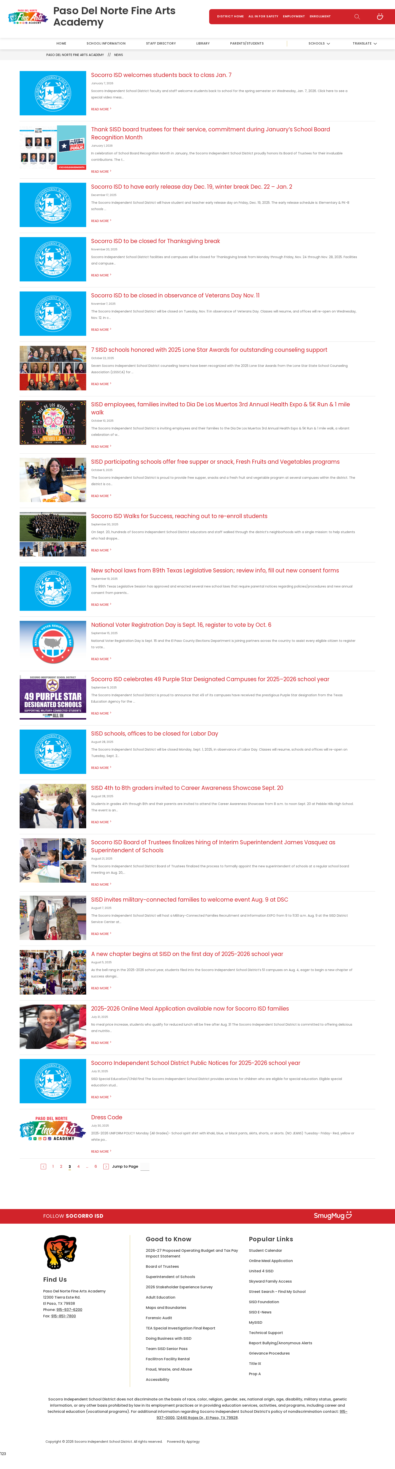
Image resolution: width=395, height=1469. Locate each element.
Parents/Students (247, 43)
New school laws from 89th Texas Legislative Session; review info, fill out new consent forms (215, 570)
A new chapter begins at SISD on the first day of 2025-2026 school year (187, 954)
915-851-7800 (63, 1316)
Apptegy (193, 1441)
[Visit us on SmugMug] (380, 16)
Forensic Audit (159, 1318)
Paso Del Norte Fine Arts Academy (75, 55)
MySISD (255, 1322)
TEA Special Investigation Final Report (180, 1328)
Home (61, 43)
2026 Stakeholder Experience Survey (179, 1287)
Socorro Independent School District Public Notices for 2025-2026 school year (195, 1063)
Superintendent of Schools (170, 1276)
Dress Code (106, 1117)
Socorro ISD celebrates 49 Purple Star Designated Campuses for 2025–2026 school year (210, 679)
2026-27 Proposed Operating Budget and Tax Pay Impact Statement (192, 1253)
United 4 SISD (261, 1271)
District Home (230, 16)
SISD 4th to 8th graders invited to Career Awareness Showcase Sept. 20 (187, 788)
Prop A (255, 1373)
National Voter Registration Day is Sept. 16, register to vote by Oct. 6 (181, 625)
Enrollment (320, 16)
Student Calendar (265, 1250)
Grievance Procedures (269, 1353)
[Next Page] (106, 1166)
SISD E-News (260, 1312)
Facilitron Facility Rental (168, 1359)
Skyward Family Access (270, 1281)
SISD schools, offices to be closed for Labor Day (154, 733)
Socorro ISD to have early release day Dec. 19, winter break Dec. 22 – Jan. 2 (191, 187)
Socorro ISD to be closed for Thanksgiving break (155, 241)
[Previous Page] (43, 1166)
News (118, 55)
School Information (106, 43)
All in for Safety (263, 16)
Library (203, 43)
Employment (294, 16)
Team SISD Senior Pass (167, 1348)
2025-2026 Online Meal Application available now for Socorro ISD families (190, 1008)
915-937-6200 (69, 1309)
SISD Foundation (264, 1302)
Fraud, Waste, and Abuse (169, 1369)
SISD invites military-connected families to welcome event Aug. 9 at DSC (189, 899)
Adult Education (160, 1297)
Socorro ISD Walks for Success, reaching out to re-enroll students (179, 516)
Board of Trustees (162, 1266)
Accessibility (157, 1379)
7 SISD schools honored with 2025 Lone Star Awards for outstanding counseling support (209, 350)
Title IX (255, 1363)
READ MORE (101, 109)
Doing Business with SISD (168, 1338)
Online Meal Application (271, 1260)
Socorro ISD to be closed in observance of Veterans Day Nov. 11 (175, 295)
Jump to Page (125, 1166)
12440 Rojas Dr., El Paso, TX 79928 (207, 1417)
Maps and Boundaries (166, 1307)
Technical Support (266, 1332)
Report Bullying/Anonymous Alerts (280, 1343)
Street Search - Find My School (277, 1291)
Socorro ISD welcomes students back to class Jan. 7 (161, 75)
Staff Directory (161, 43)
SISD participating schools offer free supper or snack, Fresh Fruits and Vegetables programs (215, 462)
